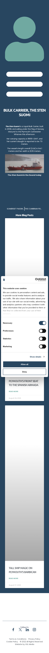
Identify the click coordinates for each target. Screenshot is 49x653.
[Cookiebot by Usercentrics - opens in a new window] (35, 279)
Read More (13, 391)
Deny (24, 372)
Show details (35, 357)
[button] (24, 83)
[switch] (42, 331)
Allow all (24, 364)
